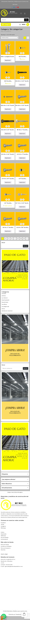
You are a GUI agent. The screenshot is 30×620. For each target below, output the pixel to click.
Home (2, 31)
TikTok (2, 524)
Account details (4, 537)
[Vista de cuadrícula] (25, 38)
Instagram (3, 526)
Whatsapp (3, 528)
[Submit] (26, 19)
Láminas (4, 295)
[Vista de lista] (28, 38)
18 (21, 238)
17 (17, 238)
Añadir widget (4, 554)
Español (5, 617)
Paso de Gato (5, 302)
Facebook (3, 522)
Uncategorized (5, 306)
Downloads (3, 534)
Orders (2, 532)
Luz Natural (5, 297)
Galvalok (4, 293)
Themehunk (18, 614)
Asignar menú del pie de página (15, 492)
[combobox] (4, 617)
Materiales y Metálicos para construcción (17, 611)
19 (24, 238)
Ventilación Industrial (7, 310)
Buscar (3, 242)
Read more (7, 60)
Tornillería (4, 304)
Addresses (3, 535)
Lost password (4, 539)
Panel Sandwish (5, 300)
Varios (3, 308)
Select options (8, 205)
